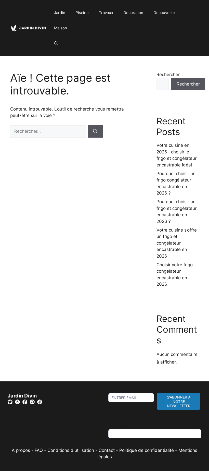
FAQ (39, 450)
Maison (60, 28)
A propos (21, 450)
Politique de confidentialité (146, 450)
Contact (107, 450)
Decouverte (164, 12)
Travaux (106, 12)
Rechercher (168, 74)
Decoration (133, 12)
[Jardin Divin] (29, 27)
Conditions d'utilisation (70, 450)
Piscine (82, 12)
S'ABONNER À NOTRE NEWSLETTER (178, 401)
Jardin (59, 12)
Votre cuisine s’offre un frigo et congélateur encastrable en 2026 (176, 243)
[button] (56, 43)
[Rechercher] (95, 131)
